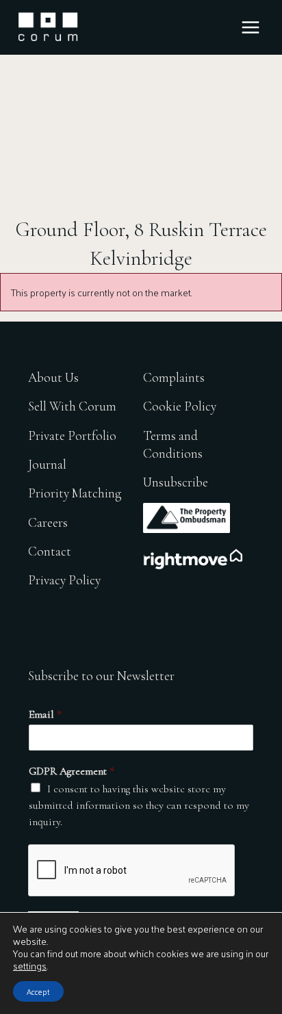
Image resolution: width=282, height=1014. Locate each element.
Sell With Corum (72, 406)
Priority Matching (74, 493)
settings (30, 966)
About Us (53, 377)
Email (45, 714)
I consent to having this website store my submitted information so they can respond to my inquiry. (139, 805)
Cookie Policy (179, 406)
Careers (48, 522)
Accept (38, 991)
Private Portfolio (72, 435)
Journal (47, 464)
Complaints (174, 377)
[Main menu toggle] (250, 27)
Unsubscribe (175, 482)
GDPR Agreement (71, 771)
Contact (49, 551)
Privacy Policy (64, 580)
